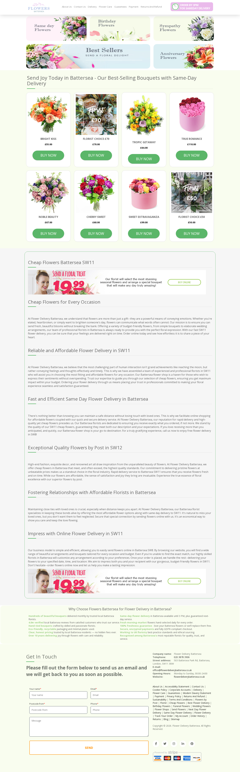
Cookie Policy (160, 689)
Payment (133, 6)
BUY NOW (48, 155)
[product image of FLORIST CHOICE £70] (96, 114)
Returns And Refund (151, 6)
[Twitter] (165, 743)
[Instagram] (174, 743)
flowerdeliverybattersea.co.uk (189, 676)
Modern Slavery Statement (197, 693)
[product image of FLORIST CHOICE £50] (191, 192)
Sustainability (159, 699)
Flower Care (105, 6)
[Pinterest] (192, 743)
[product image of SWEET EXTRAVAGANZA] (143, 192)
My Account (181, 715)
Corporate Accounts (180, 689)
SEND (89, 748)
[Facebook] (156, 743)
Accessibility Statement (177, 686)
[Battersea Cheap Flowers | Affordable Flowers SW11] (37, 7)
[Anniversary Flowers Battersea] (183, 56)
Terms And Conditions (180, 699)
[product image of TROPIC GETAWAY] (143, 116)
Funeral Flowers (181, 706)
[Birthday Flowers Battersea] (120, 28)
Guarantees (120, 6)
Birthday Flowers (161, 706)
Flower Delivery (202, 712)
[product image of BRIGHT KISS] (48, 114)
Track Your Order (164, 715)
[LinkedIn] (183, 743)
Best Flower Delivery (198, 702)
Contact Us (80, 6)
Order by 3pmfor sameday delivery (195, 6)
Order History (198, 715)
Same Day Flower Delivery (178, 712)
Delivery (92, 6)
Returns (157, 719)
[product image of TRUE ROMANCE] (191, 114)
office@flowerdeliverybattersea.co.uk (172, 670)
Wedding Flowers (201, 706)
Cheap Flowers (177, 702)
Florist (163, 702)
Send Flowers (179, 709)
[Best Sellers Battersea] (88, 56)
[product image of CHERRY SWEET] (96, 192)
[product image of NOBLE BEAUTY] (48, 192)
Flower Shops (162, 709)
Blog (165, 719)
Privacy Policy (174, 696)
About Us (67, 6)
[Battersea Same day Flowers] (56, 28)
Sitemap (175, 719)
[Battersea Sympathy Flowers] (183, 28)
